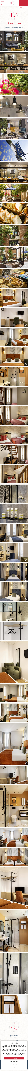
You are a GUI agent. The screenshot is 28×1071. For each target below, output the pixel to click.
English (21, 7)
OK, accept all (14, 1058)
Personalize (14, 1064)
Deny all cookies (14, 1061)
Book (23, 3)
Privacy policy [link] (14, 1067)
